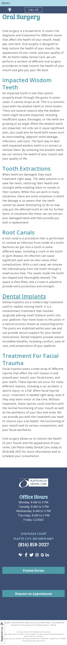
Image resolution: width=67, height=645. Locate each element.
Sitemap (53, 625)
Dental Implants (24, 296)
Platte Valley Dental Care (29, 623)
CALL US (33, 10)
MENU (6, 3)
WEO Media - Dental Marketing (53, 623)
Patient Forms (33, 570)
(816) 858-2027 (33, 544)
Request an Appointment (33, 593)
